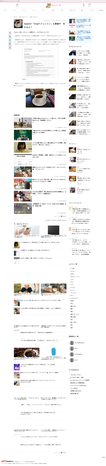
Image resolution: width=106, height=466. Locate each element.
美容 (72, 327)
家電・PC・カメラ (75, 314)
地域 (53, 10)
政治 (72, 319)
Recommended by (57, 216)
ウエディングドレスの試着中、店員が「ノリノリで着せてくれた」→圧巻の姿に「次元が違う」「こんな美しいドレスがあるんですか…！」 (83, 54)
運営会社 (36, 463)
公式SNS (9, 463)
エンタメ (24, 10)
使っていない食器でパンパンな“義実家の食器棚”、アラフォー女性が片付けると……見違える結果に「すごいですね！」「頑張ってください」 (83, 133)
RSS (33, 463)
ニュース (14, 10)
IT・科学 (72, 268)
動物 (82, 10)
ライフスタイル (74, 298)
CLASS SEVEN (78, 354)
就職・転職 (73, 316)
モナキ (76, 360)
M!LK (76, 348)
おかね (72, 274)
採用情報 (40, 463)
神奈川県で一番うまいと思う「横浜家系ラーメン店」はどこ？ (83, 180)
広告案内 (14, 463)
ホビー (72, 295)
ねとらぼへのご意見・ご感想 (76, 377)
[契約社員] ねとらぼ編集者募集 (76, 382)
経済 (72, 325)
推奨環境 (45, 463)
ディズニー (73, 287)
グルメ (43, 10)
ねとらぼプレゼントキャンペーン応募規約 (79, 380)
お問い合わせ (19, 463)
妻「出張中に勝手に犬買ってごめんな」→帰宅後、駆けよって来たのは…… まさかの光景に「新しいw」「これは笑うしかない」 (83, 72)
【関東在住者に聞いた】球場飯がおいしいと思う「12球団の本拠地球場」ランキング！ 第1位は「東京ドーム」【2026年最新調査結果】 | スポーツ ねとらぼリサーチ (81, 212)
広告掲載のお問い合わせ (75, 390)
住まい (62, 10)
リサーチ (91, 10)
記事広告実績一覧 (73, 393)
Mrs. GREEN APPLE (79, 342)
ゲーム (72, 284)
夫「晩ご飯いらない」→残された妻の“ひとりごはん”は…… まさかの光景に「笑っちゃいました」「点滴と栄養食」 (83, 107)
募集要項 (17, 39)
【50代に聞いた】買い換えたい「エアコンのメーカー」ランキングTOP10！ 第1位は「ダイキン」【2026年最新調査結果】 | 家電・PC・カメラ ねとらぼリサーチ (81, 254)
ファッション (74, 292)
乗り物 (72, 300)
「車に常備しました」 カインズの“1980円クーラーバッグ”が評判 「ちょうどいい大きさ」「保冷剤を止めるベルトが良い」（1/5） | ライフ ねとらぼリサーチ (81, 243)
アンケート (72, 144)
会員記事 (101, 10)
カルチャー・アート (75, 276)
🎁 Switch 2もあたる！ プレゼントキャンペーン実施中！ (10, 1)
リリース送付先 (73, 388)
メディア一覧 (4, 463)
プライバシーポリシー (26, 463)
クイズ (33, 10)
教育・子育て (74, 322)
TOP (5, 10)
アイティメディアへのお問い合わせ (77, 385)
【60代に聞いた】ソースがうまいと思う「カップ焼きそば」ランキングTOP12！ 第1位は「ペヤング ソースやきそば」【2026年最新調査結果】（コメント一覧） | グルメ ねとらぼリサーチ (81, 233)
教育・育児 (72, 10)
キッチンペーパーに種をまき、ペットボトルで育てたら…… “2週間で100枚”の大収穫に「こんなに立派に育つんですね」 (84, 81)
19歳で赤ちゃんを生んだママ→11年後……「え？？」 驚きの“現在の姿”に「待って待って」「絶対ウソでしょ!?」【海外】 (83, 63)
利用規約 (103, 457)
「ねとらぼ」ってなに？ (75, 374)
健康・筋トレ (74, 306)
